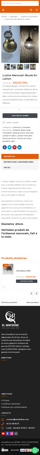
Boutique (13, 17)
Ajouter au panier (20, 116)
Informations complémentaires (18, 162)
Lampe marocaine (24, 136)
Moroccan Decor (10, 138)
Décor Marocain (27, 133)
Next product (33, 302)
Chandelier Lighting (11, 133)
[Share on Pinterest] (14, 147)
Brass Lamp (26, 130)
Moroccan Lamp (24, 138)
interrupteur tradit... (23, 271)
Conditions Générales (10, 404)
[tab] (20, 156)
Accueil (4, 17)
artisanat (16, 130)
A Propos (5, 400)
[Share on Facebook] (5, 147)
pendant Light (9, 141)
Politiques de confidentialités (14, 407)
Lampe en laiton (9, 136)
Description (9, 156)
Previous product (9, 302)
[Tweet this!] (9, 147)
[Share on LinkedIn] (19, 147)
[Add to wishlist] (4, 287)
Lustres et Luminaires (29, 17)
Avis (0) (7, 167)
